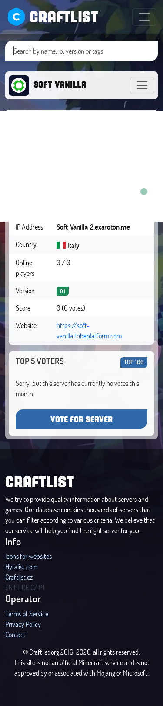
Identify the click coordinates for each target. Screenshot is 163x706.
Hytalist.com (21, 566)
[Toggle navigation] (144, 17)
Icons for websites (28, 556)
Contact (15, 634)
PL (17, 587)
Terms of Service (26, 613)
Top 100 (134, 362)
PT (42, 587)
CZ (33, 587)
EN (9, 587)
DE (25, 587)
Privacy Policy (23, 623)
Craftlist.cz (19, 576)
